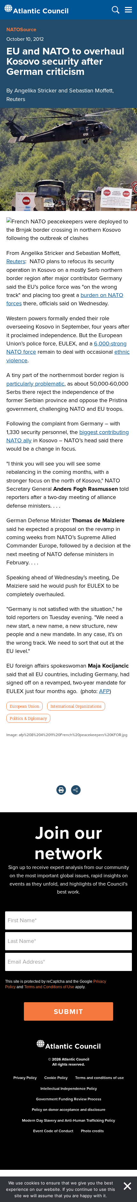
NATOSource (21, 29)
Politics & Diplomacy (28, 718)
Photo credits (92, 1130)
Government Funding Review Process (68, 1099)
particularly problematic (35, 383)
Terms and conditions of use (99, 1077)
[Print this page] (61, 790)
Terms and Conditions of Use (49, 987)
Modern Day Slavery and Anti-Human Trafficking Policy (68, 1120)
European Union (24, 706)
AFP (104, 691)
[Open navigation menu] (128, 9)
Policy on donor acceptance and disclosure (68, 1109)
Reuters (15, 261)
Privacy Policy (25, 1077)
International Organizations (76, 706)
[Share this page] (76, 790)
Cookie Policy (56, 1077)
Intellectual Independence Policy (68, 1088)
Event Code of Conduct (53, 1130)
